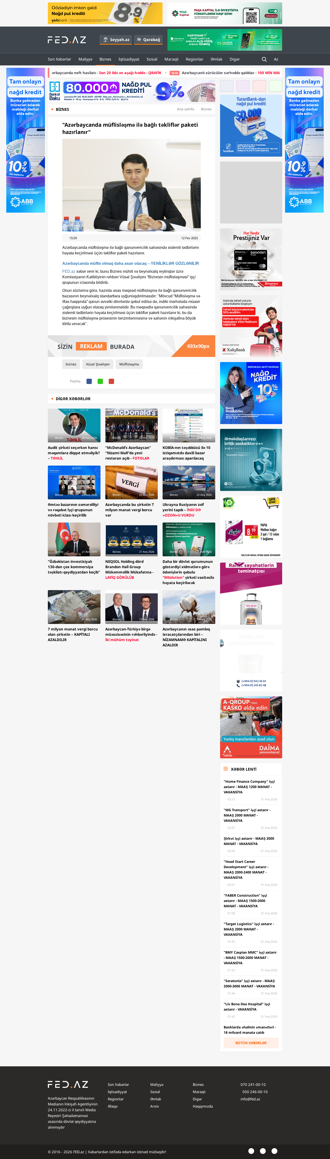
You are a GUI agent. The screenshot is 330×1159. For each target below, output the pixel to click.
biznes (71, 364)
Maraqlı (172, 59)
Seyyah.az (119, 39)
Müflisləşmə (129, 364)
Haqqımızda (203, 1106)
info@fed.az (250, 1098)
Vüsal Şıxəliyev (98, 364)
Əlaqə (112, 1106)
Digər (235, 59)
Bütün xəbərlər (251, 1042)
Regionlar (194, 59)
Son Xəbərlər (59, 59)
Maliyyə (85, 59)
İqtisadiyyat (129, 59)
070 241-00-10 (253, 1084)
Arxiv (154, 1106)
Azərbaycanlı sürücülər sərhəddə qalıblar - (196, 72)
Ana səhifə (185, 109)
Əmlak (216, 59)
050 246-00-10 (255, 1091)
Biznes (105, 59)
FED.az (68, 271)
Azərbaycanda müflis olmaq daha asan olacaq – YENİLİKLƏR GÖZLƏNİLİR (130, 263)
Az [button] (276, 59)
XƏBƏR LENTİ (243, 769)
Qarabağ (151, 39)
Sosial (152, 59)
